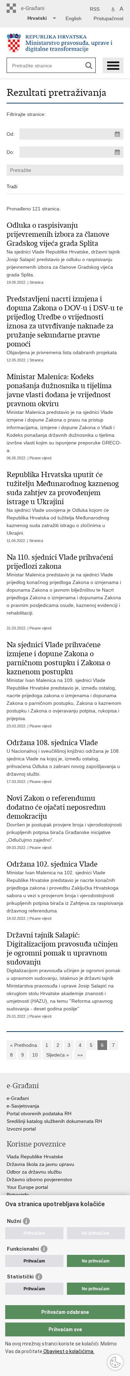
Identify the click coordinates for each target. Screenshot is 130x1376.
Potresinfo (18, 1195)
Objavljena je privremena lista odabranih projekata (65, 324)
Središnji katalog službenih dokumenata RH (54, 1121)
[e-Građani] (36, 8)
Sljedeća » (57, 1055)
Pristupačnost (108, 18)
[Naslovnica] (65, 42)
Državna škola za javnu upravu (40, 1164)
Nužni (14, 1221)
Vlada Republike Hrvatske (35, 1156)
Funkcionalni (23, 1249)
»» (80, 1055)
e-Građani (18, 1098)
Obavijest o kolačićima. (68, 1351)
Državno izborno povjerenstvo (39, 1179)
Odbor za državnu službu (34, 1172)
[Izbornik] (113, 65)
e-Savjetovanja (23, 1106)
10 (35, 1055)
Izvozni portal (21, 1129)
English (73, 18)
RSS (94, 9)
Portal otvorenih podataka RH (39, 1113)
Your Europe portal (27, 1187)
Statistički (20, 1277)
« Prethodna (23, 1045)
